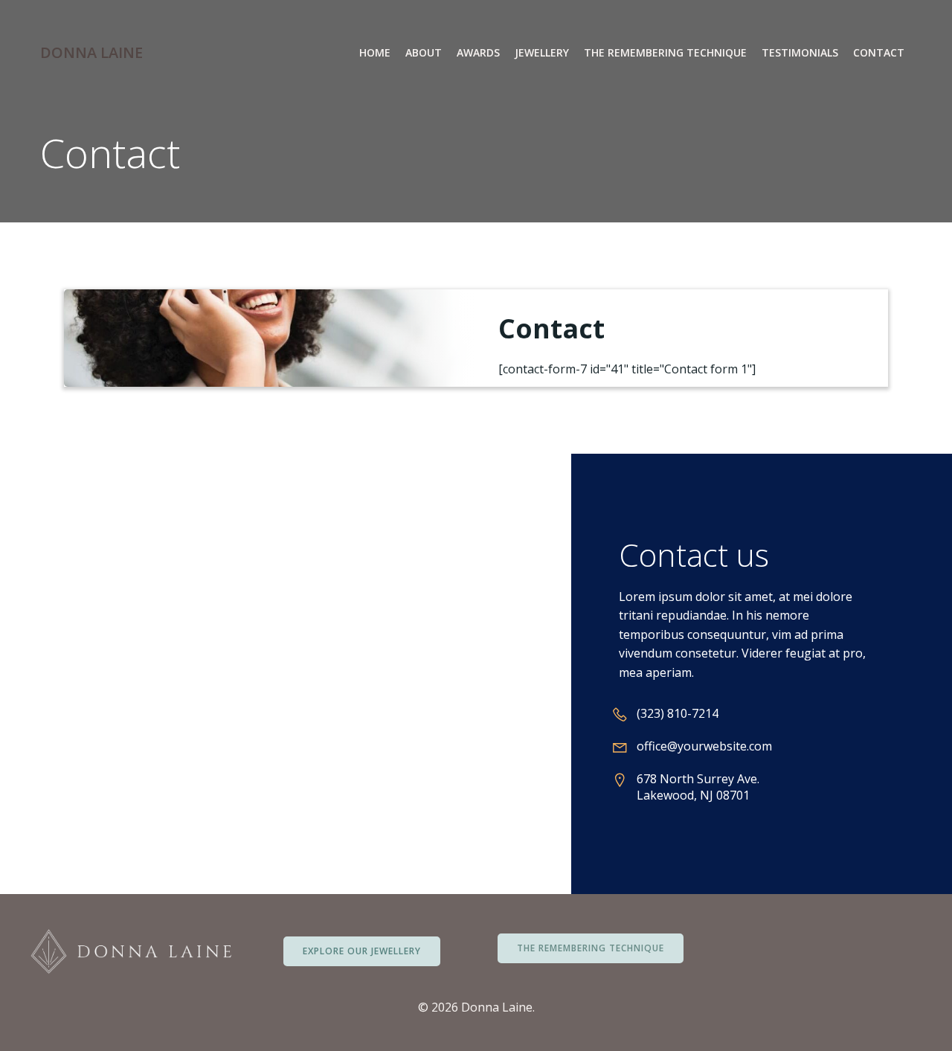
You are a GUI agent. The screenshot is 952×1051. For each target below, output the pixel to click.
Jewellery (542, 52)
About (423, 52)
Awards (478, 52)
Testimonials (800, 52)
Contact (878, 52)
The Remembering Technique (665, 52)
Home (374, 52)
